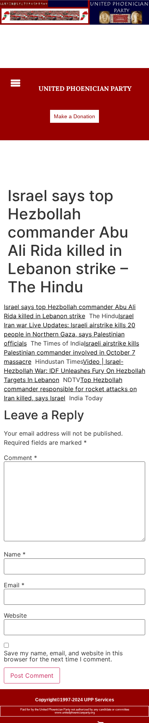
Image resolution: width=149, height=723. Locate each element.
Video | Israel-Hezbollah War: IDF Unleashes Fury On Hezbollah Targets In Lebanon (74, 371)
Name (15, 554)
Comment (20, 458)
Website (15, 615)
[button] (14, 84)
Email (14, 585)
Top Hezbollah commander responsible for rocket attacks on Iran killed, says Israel (70, 389)
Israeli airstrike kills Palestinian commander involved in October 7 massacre (71, 352)
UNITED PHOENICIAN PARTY (85, 88)
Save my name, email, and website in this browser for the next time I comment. (63, 656)
